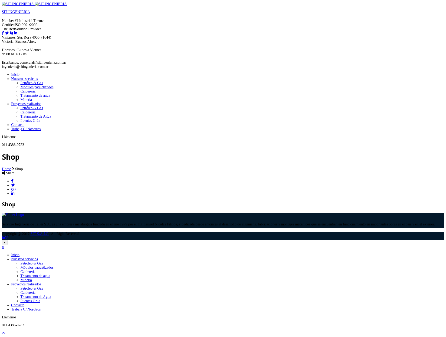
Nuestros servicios (24, 79)
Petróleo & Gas (31, 83)
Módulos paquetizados (36, 87)
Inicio (15, 74)
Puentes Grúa (30, 120)
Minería (26, 100)
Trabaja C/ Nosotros (26, 129)
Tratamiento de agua (35, 95)
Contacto (17, 125)
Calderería (28, 91)
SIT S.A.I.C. (39, 234)
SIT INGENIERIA (16, 12)
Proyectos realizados (26, 104)
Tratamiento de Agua (35, 116)
